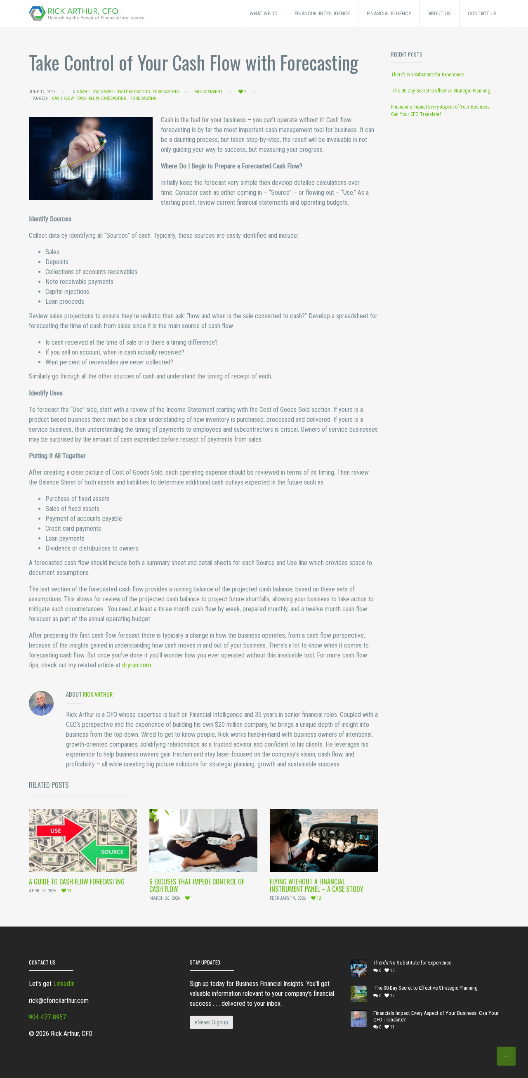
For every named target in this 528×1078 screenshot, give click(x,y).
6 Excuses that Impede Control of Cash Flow (196, 885)
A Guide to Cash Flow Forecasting (77, 882)
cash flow (63, 98)
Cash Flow (87, 92)
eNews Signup (211, 1022)
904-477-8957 (47, 1017)
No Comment (208, 92)
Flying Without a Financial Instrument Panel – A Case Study (316, 885)
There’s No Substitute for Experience (427, 75)
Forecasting (166, 92)
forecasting (143, 98)
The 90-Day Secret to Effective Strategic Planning (440, 91)
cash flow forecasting (125, 92)
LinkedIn (64, 984)
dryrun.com (136, 665)
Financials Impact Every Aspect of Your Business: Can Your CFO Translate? (436, 1016)
